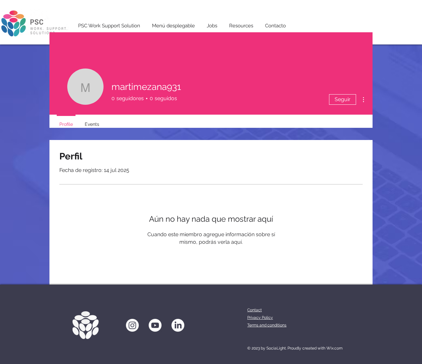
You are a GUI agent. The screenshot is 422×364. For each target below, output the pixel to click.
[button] (173, 22)
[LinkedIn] (177, 325)
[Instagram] (132, 325)
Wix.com (334, 348)
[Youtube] (155, 325)
